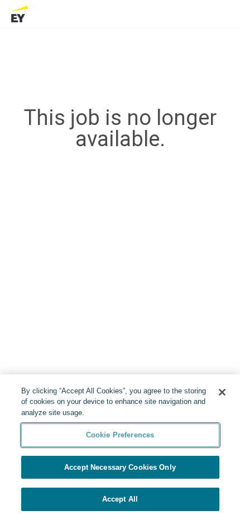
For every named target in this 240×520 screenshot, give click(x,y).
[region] (120, 447)
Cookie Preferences (120, 435)
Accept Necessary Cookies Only (120, 467)
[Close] (222, 392)
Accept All (120, 499)
